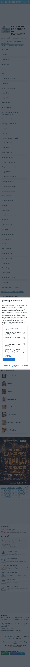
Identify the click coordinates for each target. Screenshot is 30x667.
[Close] (26, 300)
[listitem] (15, 329)
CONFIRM (9, 359)
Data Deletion (7, 365)
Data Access (16, 365)
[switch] (24, 333)
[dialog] (15, 333)
